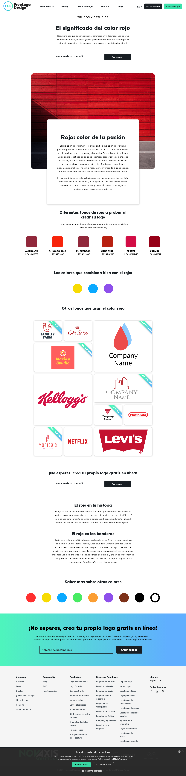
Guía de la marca (77, 709)
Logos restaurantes (128, 728)
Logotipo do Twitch (105, 716)
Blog (120, 6)
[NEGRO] (139, 597)
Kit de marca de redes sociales (80, 716)
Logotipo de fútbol (128, 691)
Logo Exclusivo (76, 686)
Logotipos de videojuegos (102, 705)
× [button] (183, 752)
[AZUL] (93, 288)
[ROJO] (31, 597)
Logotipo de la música (126, 735)
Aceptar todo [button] (81, 765)
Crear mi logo (173, 6)
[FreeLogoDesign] (21, 6)
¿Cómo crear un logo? (25, 695)
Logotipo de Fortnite (105, 711)
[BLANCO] (155, 597)
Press (18, 686)
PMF (45, 686)
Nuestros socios (50, 691)
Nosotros (20, 682)
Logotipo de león (127, 695)
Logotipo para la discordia (104, 697)
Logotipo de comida (129, 741)
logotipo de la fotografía (126, 722)
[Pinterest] (164, 691)
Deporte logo (126, 682)
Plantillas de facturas (79, 695)
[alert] (93, 762)
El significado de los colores (79, 724)
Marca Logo (125, 686)
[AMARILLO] (77, 288)
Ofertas (105, 6)
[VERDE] (77, 597)
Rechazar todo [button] (103, 765)
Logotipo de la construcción (126, 702)
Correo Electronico (78, 705)
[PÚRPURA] (108, 288)
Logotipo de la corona (130, 708)
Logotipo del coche (104, 686)
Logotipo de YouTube (105, 682)
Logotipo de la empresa (102, 727)
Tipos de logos (76, 730)
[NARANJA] (93, 597)
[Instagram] (158, 691)
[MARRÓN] (124, 597)
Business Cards (77, 691)
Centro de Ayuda (23, 709)
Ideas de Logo (85, 6)
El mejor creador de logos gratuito (78, 736)
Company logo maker (106, 720)
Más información (120, 759)
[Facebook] (152, 691)
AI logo (65, 6)
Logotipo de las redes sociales (129, 714)
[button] (93, 771)
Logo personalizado (79, 682)
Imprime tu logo (77, 700)
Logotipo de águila (105, 691)
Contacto (20, 705)
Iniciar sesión (153, 6)
